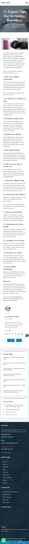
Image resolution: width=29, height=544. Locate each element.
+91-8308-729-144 (7, 449)
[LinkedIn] (22, 334)
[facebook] (2, 453)
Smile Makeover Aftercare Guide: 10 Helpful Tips (14, 386)
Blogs (4, 469)
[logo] (6, 2)
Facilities (5, 464)
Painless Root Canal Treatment (10, 492)
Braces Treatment (7, 497)
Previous (11, 340)
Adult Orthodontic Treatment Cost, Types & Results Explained (14, 369)
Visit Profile (8, 331)
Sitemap (5, 480)
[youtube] (7, 453)
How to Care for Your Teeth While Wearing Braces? (14, 363)
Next (19, 340)
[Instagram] (15, 334)
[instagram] (4, 453)
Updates (5, 483)
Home (8, 24)
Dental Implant (6, 494)
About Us (5, 461)
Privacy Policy (6, 475)
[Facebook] (12, 334)
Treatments (5, 467)
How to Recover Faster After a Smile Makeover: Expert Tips (12, 374)
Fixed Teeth (5, 500)
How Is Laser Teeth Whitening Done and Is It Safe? (14, 358)
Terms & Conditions (7, 477)
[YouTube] (19, 334)
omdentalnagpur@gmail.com (13, 409)
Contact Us (5, 472)
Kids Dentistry (6, 502)
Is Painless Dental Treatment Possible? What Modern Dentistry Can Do (13, 391)
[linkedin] (9, 453)
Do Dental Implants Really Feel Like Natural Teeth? (14, 380)
